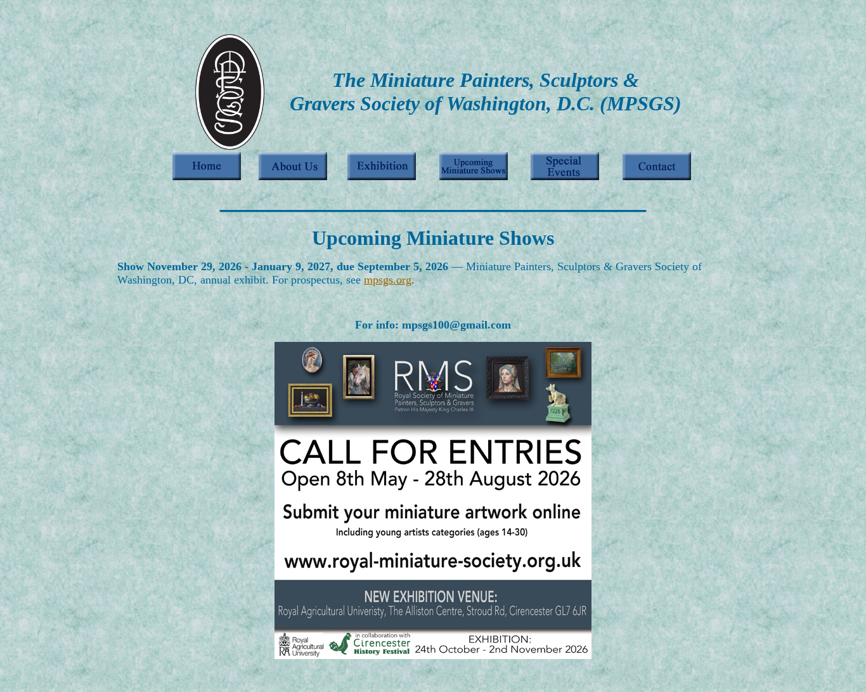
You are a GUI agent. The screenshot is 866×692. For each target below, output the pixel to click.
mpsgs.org (387, 279)
